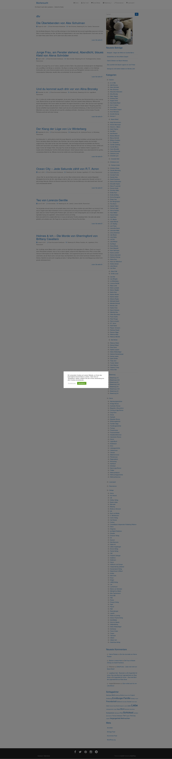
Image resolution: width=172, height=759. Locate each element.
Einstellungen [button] (72, 383)
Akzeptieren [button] (81, 383)
